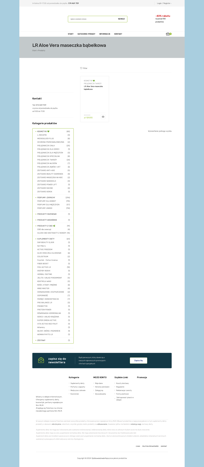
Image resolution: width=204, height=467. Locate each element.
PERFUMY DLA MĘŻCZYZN (48, 205)
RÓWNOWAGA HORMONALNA (49, 313)
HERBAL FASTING (44, 274)
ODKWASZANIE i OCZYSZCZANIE (50, 292)
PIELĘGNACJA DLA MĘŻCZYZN (50, 153)
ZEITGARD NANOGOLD (46, 181)
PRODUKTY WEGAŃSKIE (47, 220)
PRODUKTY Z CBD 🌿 (46, 226)
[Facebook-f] (38, 446)
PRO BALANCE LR (44, 303)
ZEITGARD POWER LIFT (47, 185)
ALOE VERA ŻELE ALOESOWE (49, 253)
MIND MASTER (43, 288)
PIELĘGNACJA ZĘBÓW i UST (48, 167)
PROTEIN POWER (44, 310)
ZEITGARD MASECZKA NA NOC (50, 177)
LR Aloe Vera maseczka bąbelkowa (93, 87)
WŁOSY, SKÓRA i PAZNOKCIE (48, 331)
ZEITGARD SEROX (44, 192)
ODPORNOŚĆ (42, 295)
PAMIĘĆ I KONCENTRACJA (48, 299)
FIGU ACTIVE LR (44, 267)
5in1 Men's (41, 246)
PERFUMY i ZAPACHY (46, 198)
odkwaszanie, (102, 424)
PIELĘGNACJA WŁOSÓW (47, 163)
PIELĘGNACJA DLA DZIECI (48, 149)
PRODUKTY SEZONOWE (47, 214)
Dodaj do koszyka (103, 116)
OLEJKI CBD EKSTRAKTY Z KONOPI (51, 233)
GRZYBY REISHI (43, 271)
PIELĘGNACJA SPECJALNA (48, 156)
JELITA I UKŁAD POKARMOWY (49, 278)
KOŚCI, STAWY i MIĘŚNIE (47, 285)
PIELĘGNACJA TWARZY (93, 84)
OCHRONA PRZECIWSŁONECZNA (50, 142)
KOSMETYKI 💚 (89, 81)
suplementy (49, 400)
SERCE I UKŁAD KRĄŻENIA (48, 317)
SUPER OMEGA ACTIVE (46, 320)
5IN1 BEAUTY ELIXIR (45, 242)
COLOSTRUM (42, 257)
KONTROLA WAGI (44, 281)
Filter (85, 68)
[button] (138, 360)
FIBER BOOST (43, 264)
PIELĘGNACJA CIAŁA (46, 146)
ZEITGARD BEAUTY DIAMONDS (50, 174)
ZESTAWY (41, 340)
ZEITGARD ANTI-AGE (46, 170)
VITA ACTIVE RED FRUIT (47, 324)
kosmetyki (40, 402)
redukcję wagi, (136, 424)
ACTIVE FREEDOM (44, 249)
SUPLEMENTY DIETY (45, 239)
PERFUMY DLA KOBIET (46, 201)
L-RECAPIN (42, 135)
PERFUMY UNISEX (44, 208)
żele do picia (56, 424)
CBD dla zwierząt (44, 229)
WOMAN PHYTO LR (45, 334)
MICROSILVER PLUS (45, 138)
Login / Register (163, 3)
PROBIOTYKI (42, 306)
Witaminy (41, 327)
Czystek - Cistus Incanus (47, 260)
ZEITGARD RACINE (45, 188)
